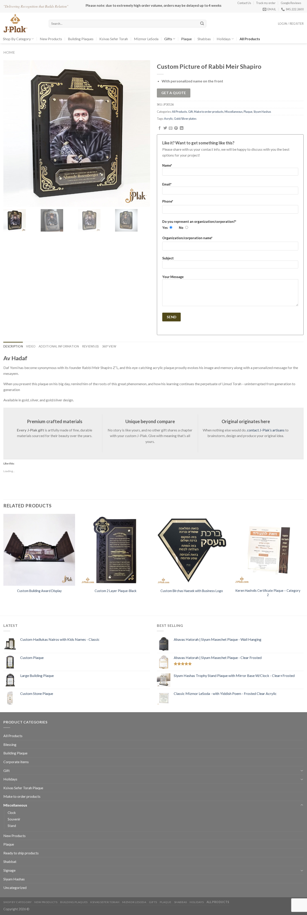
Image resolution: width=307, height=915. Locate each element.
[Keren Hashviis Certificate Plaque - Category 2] (268, 550)
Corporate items (16, 762)
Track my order (266, 3)
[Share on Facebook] (159, 128)
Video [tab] (31, 346)
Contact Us (244, 3)
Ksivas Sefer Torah (113, 39)
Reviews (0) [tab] (90, 346)
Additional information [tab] (59, 346)
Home (9, 52)
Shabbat (9, 861)
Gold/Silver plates (185, 118)
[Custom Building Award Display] (39, 550)
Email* (166, 184)
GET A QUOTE (173, 93)
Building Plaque (15, 753)
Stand (12, 826)
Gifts (168, 39)
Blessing (9, 744)
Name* (167, 165)
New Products (51, 39)
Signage (9, 870)
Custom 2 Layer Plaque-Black (115, 591)
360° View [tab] (109, 346)
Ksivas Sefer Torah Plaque (23, 788)
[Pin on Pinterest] (176, 128)
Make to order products (208, 111)
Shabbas (204, 39)
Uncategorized (15, 887)
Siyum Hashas (262, 111)
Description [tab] (13, 346)
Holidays (224, 39)
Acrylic (168, 118)
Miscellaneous (233, 111)
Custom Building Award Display (39, 591)
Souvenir (14, 819)
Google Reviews (291, 3)
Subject (168, 258)
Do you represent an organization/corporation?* (199, 221)
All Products (179, 111)
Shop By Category (17, 39)
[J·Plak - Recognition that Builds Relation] (22, 23)
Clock (12, 813)
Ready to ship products (21, 853)
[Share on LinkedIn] (181, 128)
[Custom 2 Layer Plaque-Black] (115, 550)
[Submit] (202, 23)
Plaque (186, 39)
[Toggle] (302, 770)
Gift (190, 111)
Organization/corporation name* (187, 238)
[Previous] (3, 559)
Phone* (167, 201)
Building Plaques (80, 39)
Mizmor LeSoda (146, 39)
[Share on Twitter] (165, 128)
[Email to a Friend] (170, 128)
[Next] (303, 559)
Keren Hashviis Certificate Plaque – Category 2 (267, 593)
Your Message (173, 277)
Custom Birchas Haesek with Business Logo (191, 591)
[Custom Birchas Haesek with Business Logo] (191, 550)
